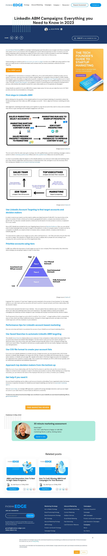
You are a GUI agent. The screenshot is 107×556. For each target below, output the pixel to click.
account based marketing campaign (30, 162)
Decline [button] (84, 552)
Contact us (95, 5)
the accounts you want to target (34, 61)
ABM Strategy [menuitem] (48, 524)
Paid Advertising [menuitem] (68, 521)
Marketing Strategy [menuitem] (51, 506)
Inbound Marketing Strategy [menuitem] (52, 521)
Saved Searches (17, 338)
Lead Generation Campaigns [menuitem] (91, 521)
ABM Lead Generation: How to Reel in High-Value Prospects (21, 479)
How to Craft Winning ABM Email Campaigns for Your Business (52, 479)
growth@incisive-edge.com (15, 528)
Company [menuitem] (56, 5)
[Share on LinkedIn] (11, 37)
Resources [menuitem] (65, 5)
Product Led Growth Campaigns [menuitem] (92, 518)
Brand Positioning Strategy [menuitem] (52, 512)
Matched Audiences (51, 226)
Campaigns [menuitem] (48, 5)
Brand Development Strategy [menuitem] (53, 515)
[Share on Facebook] (21, 37)
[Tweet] (16, 37)
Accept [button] (76, 552)
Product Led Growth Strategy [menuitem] (53, 527)
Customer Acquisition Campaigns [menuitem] (90, 510)
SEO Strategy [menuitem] (48, 518)
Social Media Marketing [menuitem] (70, 518)
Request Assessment (79, 5)
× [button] (92, 537)
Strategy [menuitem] (26, 5)
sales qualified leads (41, 154)
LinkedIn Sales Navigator (21, 82)
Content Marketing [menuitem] (69, 512)
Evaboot (67, 149)
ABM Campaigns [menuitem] (88, 515)
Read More (12, 489)
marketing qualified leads (22, 154)
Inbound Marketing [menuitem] (37, 5)
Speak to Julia (40, 437)
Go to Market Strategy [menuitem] (51, 509)
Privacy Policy (35, 541)
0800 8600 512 (11, 530)
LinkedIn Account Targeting (50, 79)
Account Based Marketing (13, 50)
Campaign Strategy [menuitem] (50, 531)
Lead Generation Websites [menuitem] (71, 524)
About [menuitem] (85, 527)
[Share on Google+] (34, 489)
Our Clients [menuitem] (87, 531)
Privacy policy (13, 524)
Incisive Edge (13, 389)
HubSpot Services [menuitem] (69, 515)
